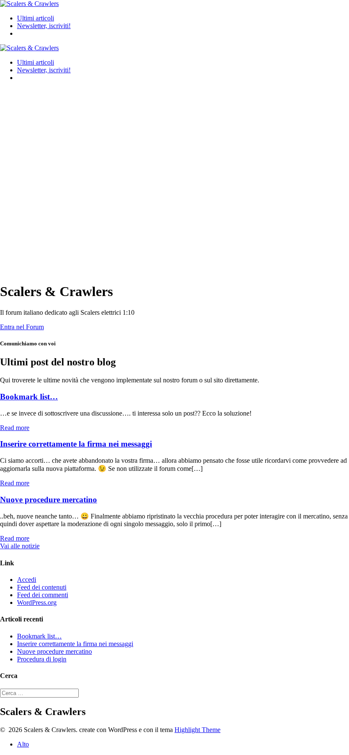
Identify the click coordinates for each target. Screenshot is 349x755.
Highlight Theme (197, 729)
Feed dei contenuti (41, 587)
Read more (14, 427)
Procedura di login (41, 659)
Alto (23, 744)
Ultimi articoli (35, 18)
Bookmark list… (29, 396)
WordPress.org (37, 602)
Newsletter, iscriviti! (44, 25)
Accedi (26, 579)
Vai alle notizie (20, 546)
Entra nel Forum (22, 326)
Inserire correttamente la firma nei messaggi (76, 443)
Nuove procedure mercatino (48, 499)
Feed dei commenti (42, 594)
